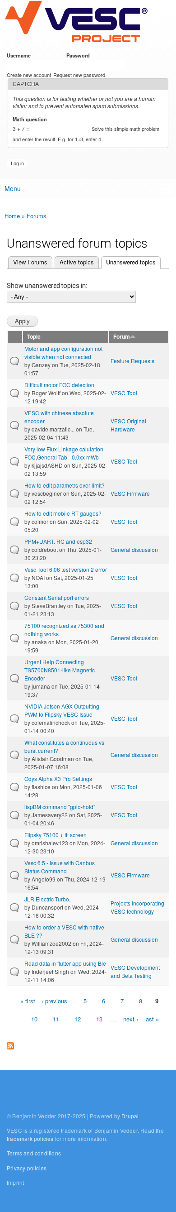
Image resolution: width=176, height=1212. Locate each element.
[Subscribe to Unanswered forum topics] (10, 1043)
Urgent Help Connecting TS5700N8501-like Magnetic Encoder (59, 670)
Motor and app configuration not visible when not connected (63, 352)
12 (77, 1019)
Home (12, 215)
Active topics (77, 262)
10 (34, 1019)
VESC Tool (124, 393)
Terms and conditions (34, 1153)
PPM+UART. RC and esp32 (58, 541)
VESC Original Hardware (128, 425)
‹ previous (54, 1000)
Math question (31, 119)
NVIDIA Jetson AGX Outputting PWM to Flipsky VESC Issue (61, 710)
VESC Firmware (130, 493)
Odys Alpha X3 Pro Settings (58, 778)
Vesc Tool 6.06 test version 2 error (65, 569)
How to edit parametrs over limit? (64, 485)
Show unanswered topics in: (47, 285)
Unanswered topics (128, 262)
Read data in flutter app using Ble (65, 963)
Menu (13, 188)
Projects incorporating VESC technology (137, 907)
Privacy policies (26, 1168)
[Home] (76, 22)
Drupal (130, 1116)
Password (79, 55)
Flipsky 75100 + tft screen (55, 834)
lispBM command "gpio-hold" (59, 806)
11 (56, 1019)
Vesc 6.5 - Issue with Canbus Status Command (59, 867)
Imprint (15, 1182)
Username (20, 55)
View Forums (30, 262)
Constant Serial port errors (56, 597)
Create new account (29, 74)
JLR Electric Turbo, (47, 899)
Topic (34, 336)
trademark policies (30, 1138)
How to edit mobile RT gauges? (63, 513)
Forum (121, 336)
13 (99, 1019)
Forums (36, 215)
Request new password (79, 74)
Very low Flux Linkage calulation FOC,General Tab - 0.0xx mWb (63, 453)
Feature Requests (132, 360)
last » (151, 1019)
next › (130, 1019)
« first (27, 1000)
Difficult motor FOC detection (59, 384)
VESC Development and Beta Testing (135, 971)
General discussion (134, 549)
